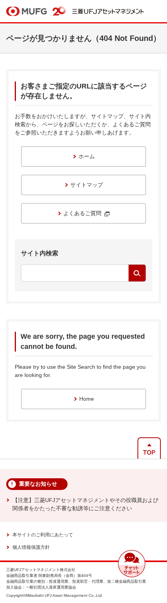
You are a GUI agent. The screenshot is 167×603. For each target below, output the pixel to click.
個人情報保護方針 (31, 547)
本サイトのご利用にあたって (42, 535)
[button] (131, 563)
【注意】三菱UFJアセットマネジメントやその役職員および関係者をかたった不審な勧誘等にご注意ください (85, 504)
